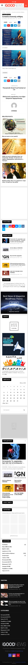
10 (17, 392)
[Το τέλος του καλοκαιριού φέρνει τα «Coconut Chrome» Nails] (4, 595)
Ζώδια (4, 557)
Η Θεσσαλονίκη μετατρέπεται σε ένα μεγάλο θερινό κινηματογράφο (17, 264)
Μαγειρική (4, 564)
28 (7, 401)
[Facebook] (10, 655)
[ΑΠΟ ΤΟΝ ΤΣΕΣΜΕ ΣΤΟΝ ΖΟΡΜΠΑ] (5, 273)
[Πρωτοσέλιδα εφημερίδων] (5, 257)
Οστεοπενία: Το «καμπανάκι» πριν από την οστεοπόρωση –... (13, 462)
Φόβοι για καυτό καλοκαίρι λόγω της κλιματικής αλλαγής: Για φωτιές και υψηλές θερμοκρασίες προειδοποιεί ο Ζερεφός (12, 158)
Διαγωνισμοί (5, 555)
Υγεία (3, 570)
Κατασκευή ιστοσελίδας (20, 662)
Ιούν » (7, 403)
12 (24, 392)
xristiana (5, 18)
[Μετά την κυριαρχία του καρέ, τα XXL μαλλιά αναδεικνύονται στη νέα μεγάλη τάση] (4, 603)
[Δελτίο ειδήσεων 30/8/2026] (5, 249)
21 (7, 398)
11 (20, 392)
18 (20, 395)
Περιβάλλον (5, 568)
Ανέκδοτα (4, 551)
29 (10, 401)
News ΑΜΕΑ (5, 546)
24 (17, 398)
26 (24, 398)
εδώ (6, 374)
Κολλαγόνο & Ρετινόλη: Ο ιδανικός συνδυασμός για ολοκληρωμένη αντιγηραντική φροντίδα (16, 586)
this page (23, 286)
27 (4, 401)
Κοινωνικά (8, 14)
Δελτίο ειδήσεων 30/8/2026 (16, 248)
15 (10, 395)
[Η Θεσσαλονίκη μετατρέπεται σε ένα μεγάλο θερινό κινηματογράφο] (5, 265)
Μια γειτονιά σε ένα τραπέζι (10, 136)
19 (24, 395)
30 (14, 401)
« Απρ (3, 403)
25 (20, 398)
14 (7, 395)
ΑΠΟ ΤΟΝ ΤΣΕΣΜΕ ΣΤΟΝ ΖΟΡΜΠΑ (16, 272)
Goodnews (5, 544)
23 (14, 398)
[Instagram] (14, 655)
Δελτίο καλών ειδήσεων (8, 553)
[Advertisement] (14, 203)
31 (17, 401)
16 (14, 395)
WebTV (4, 549)
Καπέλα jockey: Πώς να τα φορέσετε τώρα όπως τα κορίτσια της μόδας (14, 181)
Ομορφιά (4, 566)
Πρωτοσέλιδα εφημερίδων (16, 256)
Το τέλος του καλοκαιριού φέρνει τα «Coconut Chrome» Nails (16, 594)
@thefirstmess (14, 535)
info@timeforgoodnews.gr (17, 651)
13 (4, 395)
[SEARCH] (24, 410)
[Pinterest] (18, 655)
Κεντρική (4, 14)
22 (10, 398)
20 (4, 398)
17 (17, 395)
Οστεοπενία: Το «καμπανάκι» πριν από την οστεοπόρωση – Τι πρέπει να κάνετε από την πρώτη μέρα (17, 240)
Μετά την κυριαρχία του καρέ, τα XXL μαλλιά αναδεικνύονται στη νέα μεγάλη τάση (17, 603)
